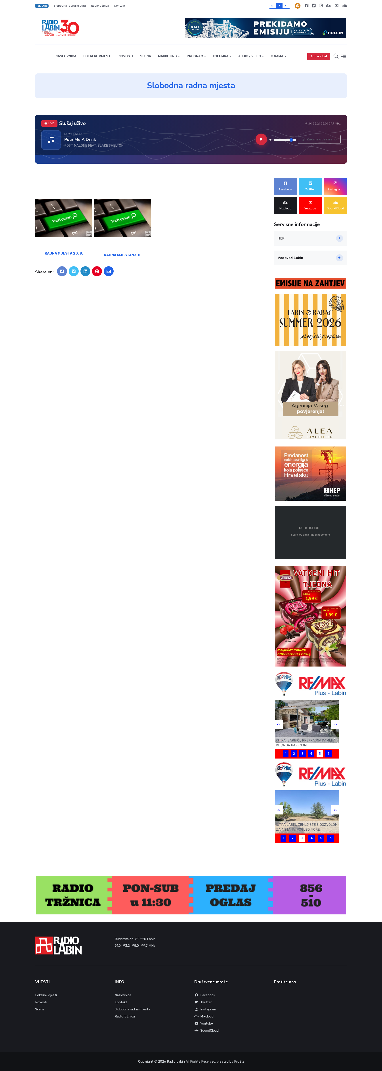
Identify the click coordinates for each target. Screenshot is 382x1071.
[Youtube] (336, 6)
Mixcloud (207, 1016)
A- (272, 5)
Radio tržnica (100, 5)
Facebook (207, 995)
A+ (286, 5)
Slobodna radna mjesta (70, 5)
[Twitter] (313, 6)
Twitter (206, 1002)
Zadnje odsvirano (321, 139)
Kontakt (119, 5)
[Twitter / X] (74, 271)
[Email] (109, 271)
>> (335, 724)
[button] (43, 6)
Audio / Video (249, 56)
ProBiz (239, 1061)
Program (195, 56)
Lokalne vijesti (97, 56)
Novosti (125, 56)
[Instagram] (320, 6)
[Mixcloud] (328, 6)
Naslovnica (65, 56)
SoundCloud (209, 1031)
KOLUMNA (220, 56)
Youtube (206, 1023)
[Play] (261, 139)
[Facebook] (306, 6)
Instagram (208, 1009)
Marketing (167, 56)
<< (279, 724)
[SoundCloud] (343, 6)
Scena (145, 56)
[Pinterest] (97, 271)
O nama (277, 56)
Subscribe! (318, 56)
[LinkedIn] (85, 271)
